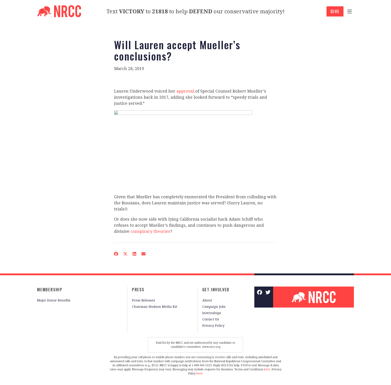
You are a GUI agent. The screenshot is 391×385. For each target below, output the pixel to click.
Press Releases (143, 300)
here (267, 369)
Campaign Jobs (214, 306)
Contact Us (210, 319)
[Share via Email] (143, 254)
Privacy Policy (213, 325)
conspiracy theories (150, 231)
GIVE (335, 11)
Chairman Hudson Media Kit (154, 306)
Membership (49, 289)
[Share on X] (125, 254)
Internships (211, 313)
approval (185, 91)
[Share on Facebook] (116, 254)
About (207, 300)
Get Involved (216, 289)
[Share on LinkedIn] (134, 254)
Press (138, 289)
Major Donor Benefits (53, 300)
